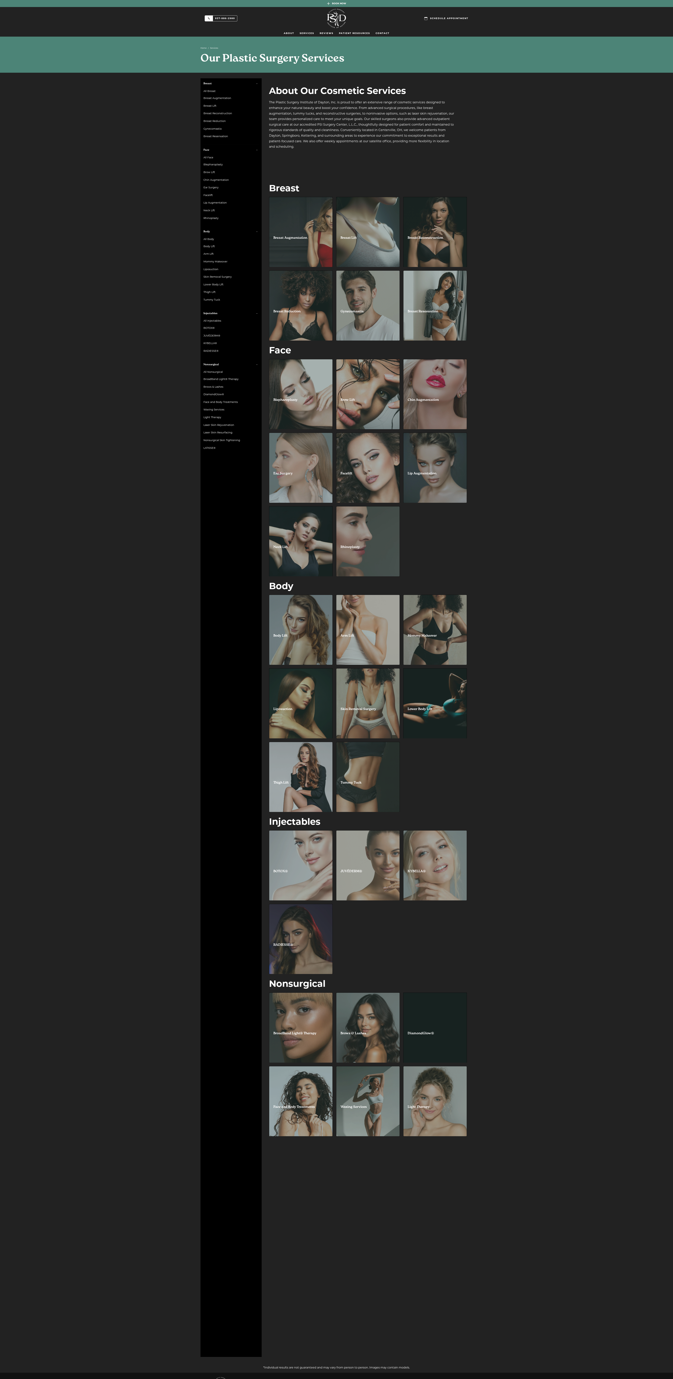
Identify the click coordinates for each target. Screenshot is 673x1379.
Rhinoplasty (211, 218)
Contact (382, 33)
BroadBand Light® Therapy (221, 379)
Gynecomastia (212, 128)
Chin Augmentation (216, 179)
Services (307, 33)
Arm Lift (208, 253)
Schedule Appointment (449, 18)
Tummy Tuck (211, 299)
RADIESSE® (211, 350)
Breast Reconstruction (217, 113)
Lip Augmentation (215, 202)
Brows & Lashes (213, 386)
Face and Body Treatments (220, 402)
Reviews (326, 33)
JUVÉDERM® (211, 335)
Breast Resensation (215, 136)
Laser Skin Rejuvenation (218, 425)
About (289, 33)
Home (203, 48)
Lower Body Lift (213, 284)
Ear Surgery (211, 187)
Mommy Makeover (215, 261)
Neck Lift (209, 210)
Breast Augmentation (217, 98)
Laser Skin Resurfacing (217, 432)
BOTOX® (209, 328)
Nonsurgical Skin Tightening (221, 440)
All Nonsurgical (213, 371)
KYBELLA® (210, 343)
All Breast (209, 91)
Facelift (208, 195)
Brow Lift (209, 172)
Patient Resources (354, 33)
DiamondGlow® (213, 394)
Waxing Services (213, 409)
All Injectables (212, 320)
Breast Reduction (214, 121)
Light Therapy (212, 417)
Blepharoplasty (213, 164)
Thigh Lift (209, 292)
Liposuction (210, 269)
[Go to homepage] (336, 18)
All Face (208, 157)
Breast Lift (209, 105)
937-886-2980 (225, 18)
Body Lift (209, 246)
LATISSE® (209, 448)
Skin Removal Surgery (217, 276)
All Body (208, 239)
